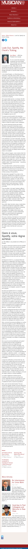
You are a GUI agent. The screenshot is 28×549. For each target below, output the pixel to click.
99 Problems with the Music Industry (7, 453)
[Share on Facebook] (3, 40)
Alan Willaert (13, 55)
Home (3, 35)
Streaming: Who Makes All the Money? (19, 453)
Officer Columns (10, 35)
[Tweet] (6, 40)
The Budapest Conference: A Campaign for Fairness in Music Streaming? (7, 462)
